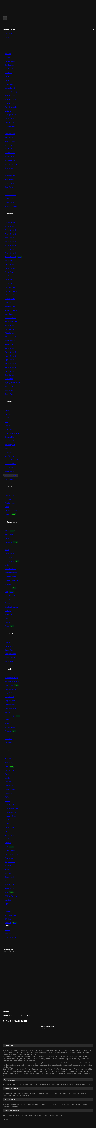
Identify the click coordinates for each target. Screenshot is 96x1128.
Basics (7, 37)
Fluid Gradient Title (11, 107)
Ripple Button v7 (10, 371)
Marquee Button (10, 306)
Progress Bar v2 (10, 862)
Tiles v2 (7, 622)
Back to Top (9, 763)
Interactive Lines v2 (11, 573)
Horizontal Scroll (10, 812)
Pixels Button (9, 329)
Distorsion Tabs (10, 789)
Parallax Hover (10, 850)
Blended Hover (10, 61)
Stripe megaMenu (11, 475)
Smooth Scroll (9, 877)
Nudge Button (9, 325)
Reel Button (9, 344)
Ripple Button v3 (10, 356)
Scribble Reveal (10, 149)
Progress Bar (9, 858)
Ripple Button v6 (10, 367)
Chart (6, 766)
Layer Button (9, 302)
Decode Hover (9, 84)
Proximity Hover (10, 137)
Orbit (6, 592)
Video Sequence (10, 735)
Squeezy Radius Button (12, 383)
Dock (6, 422)
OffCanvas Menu (10, 464)
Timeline (8, 900)
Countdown (8, 73)
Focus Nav (8, 448)
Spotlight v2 (9, 614)
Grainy (7, 565)
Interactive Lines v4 (11, 580)
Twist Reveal (9, 187)
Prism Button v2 (10, 337)
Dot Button (8, 276)
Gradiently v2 (9, 561)
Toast (6, 907)
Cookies (7, 778)
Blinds (7, 531)
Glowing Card (9, 805)
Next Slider (8, 499)
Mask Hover (9, 130)
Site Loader (9, 873)
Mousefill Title (10, 134)
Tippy (7, 904)
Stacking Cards (10, 885)
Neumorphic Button (11, 321)
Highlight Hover (10, 115)
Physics (7, 603)
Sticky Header (9, 471)
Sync (6, 892)
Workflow (8, 923)
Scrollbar (8, 865)
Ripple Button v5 (10, 363)
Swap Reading (9, 179)
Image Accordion (10, 689)
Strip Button (9, 390)
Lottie (7, 831)
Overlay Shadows (10, 595)
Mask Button (9, 314)
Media (7, 720)
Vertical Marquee (10, 915)
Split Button (9, 379)
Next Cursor (9, 661)
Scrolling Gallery (10, 727)
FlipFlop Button (10, 287)
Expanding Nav (10, 445)
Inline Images (9, 118)
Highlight (8, 111)
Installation (8, 33)
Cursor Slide (9, 646)
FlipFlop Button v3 (11, 295)
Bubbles (7, 538)
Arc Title (8, 54)
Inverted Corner (10, 820)
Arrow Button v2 (10, 230)
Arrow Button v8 (10, 253)
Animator (8, 934)
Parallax (7, 723)
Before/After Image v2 (12, 681)
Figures (7, 546)
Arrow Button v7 (10, 249)
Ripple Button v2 (10, 352)
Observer (8, 843)
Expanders (8, 793)
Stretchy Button (10, 386)
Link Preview (9, 122)
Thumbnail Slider (11, 510)
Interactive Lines (10, 569)
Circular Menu (9, 414)
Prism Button (9, 333)
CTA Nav (8, 418)
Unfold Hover (9, 198)
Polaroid (7, 514)
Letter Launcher (10, 126)
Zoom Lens (8, 742)
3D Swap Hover (10, 176)
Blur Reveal (9, 69)
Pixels (7, 626)
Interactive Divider (11, 816)
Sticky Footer (9, 888)
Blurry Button (9, 264)
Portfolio (8, 731)
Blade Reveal (9, 57)
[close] (5, 18)
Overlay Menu (9, 467)
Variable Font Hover (11, 206)
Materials (8, 588)
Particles (7, 599)
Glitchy (7, 801)
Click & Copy (9, 770)
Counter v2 (8, 80)
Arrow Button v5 (10, 241)
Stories (7, 507)
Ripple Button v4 (10, 360)
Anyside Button (10, 222)
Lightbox (8, 712)
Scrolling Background (12, 607)
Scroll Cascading (10, 153)
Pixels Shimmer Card (12, 854)
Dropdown (8, 429)
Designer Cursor (10, 654)
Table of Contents (11, 896)
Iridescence (8, 584)
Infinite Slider (9, 495)
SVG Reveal (9, 168)
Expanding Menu (10, 441)
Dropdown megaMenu (12, 433)
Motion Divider (10, 835)
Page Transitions (10, 937)
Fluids (7, 550)
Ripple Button (9, 348)
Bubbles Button (10, 268)
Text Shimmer (9, 183)
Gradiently (8, 557)
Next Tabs (8, 839)
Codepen (8, 774)
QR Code (8, 919)
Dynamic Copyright (11, 92)
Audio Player (9, 759)
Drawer (7, 426)
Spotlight (8, 611)
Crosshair (8, 642)
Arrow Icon (9, 261)
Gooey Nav (8, 452)
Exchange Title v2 (11, 99)
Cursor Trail (9, 650)
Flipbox (7, 797)
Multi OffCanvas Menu (12, 460)
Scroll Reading (10, 160)
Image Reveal (9, 697)
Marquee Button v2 (11, 310)
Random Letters (10, 141)
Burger (7, 410)
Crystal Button (9, 272)
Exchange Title (10, 95)
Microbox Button (10, 318)
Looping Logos (10, 716)
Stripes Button (9, 394)
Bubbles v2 (8, 542)
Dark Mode (8, 782)
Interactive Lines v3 (11, 576)
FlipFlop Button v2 (11, 291)
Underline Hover (10, 195)
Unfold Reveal (9, 202)
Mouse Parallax (10, 658)
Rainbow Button (10, 341)
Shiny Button (9, 375)
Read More (8, 145)
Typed (7, 191)
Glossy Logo (9, 685)
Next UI (7, 930)
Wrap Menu (9, 479)
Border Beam (9, 534)
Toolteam (8, 911)
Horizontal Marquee (11, 808)
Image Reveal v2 (10, 701)
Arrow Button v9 (10, 257)
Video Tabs (8, 739)
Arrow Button (9, 226)
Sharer (7, 869)
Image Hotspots (10, 693)
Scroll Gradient (10, 157)
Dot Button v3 (9, 283)
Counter (7, 76)
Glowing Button (10, 299)
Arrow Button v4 (10, 238)
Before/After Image (11, 678)
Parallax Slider (10, 503)
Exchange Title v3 (11, 103)
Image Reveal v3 (10, 704)
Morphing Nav (10, 456)
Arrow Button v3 (10, 234)
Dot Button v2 (9, 280)
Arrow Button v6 (10, 245)
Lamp (7, 824)
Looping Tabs (9, 827)
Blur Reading (9, 65)
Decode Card (9, 785)
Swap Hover (9, 172)
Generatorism (9, 554)
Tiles (6, 618)
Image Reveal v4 (10, 708)
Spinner (7, 881)
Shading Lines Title (11, 164)
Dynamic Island (10, 437)
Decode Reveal (10, 88)
